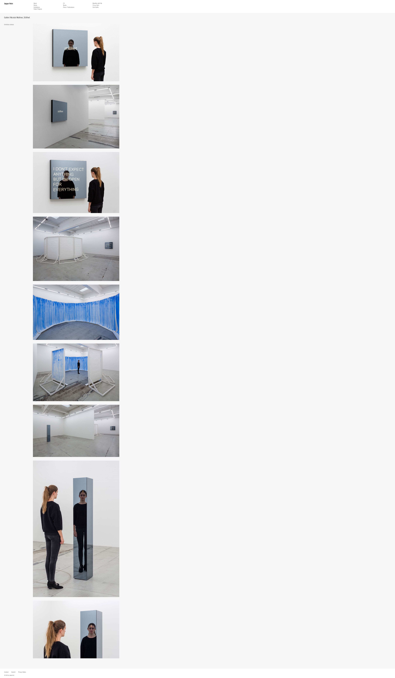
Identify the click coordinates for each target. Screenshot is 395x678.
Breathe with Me (97, 3)
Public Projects (38, 9)
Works (35, 5)
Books (65, 5)
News (35, 3)
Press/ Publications (68, 7)
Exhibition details (9, 24)
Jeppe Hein (8, 4)
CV (64, 3)
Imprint (13, 672)
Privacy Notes (22, 672)
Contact (6, 672)
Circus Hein (96, 5)
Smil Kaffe (96, 7)
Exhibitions (37, 7)
